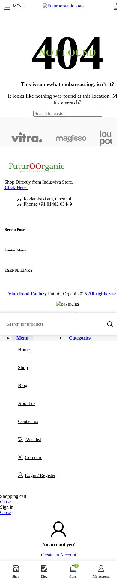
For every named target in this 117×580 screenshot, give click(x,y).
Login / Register (40, 475)
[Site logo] (63, 5)
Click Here (15, 187)
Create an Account (58, 554)
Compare (33, 457)
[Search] (110, 324)
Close (5, 501)
